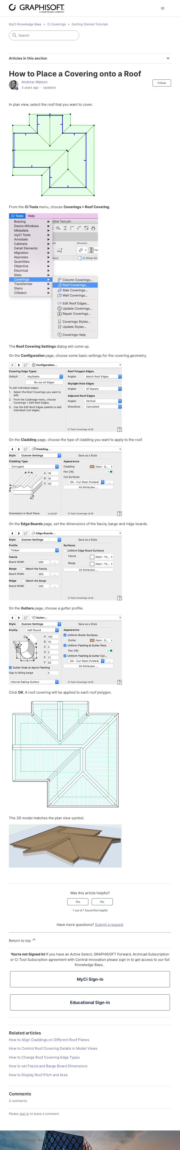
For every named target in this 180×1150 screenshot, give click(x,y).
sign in (24, 1114)
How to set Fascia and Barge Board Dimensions (48, 1066)
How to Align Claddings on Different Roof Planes (49, 1039)
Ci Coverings (56, 24)
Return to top (20, 940)
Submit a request (109, 924)
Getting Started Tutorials (90, 24)
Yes (77, 901)
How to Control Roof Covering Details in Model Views (53, 1048)
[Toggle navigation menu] (162, 8)
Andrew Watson (35, 82)
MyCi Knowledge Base (25, 24)
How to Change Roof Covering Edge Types (44, 1057)
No (102, 901)
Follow (162, 83)
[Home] (36, 8)
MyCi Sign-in (90, 979)
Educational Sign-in (90, 1002)
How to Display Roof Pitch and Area (38, 1075)
